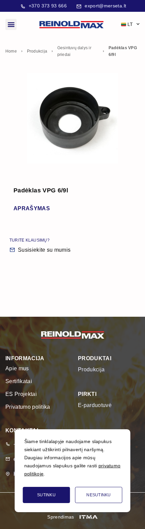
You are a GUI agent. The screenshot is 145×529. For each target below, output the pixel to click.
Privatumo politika (27, 407)
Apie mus (17, 368)
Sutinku (46, 495)
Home (11, 51)
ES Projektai (21, 394)
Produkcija (37, 51)
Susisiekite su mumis (44, 250)
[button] (11, 24)
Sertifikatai (18, 381)
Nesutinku (98, 495)
